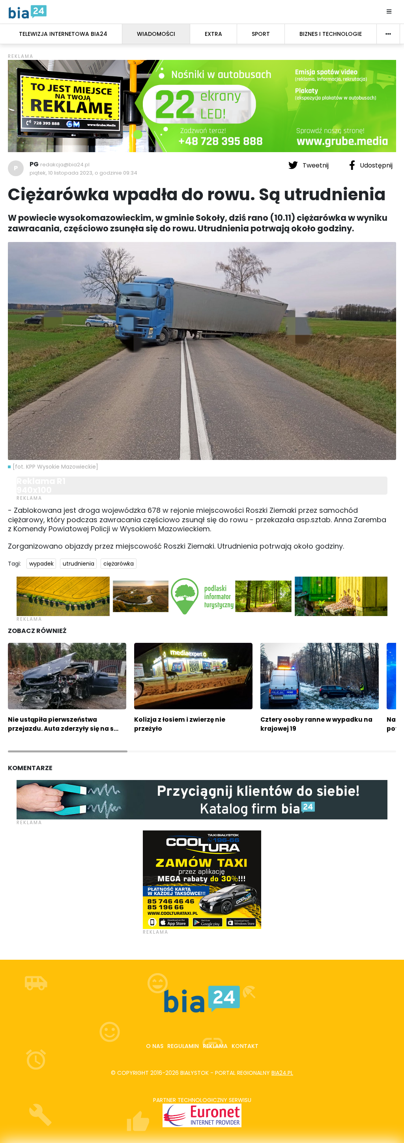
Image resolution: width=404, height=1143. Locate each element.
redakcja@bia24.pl (65, 164)
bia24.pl (282, 1073)
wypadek (41, 564)
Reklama (215, 1046)
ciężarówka (118, 564)
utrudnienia (78, 564)
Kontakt (245, 1046)
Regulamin (183, 1046)
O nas (154, 1046)
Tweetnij (315, 165)
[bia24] (27, 11)
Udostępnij (375, 165)
